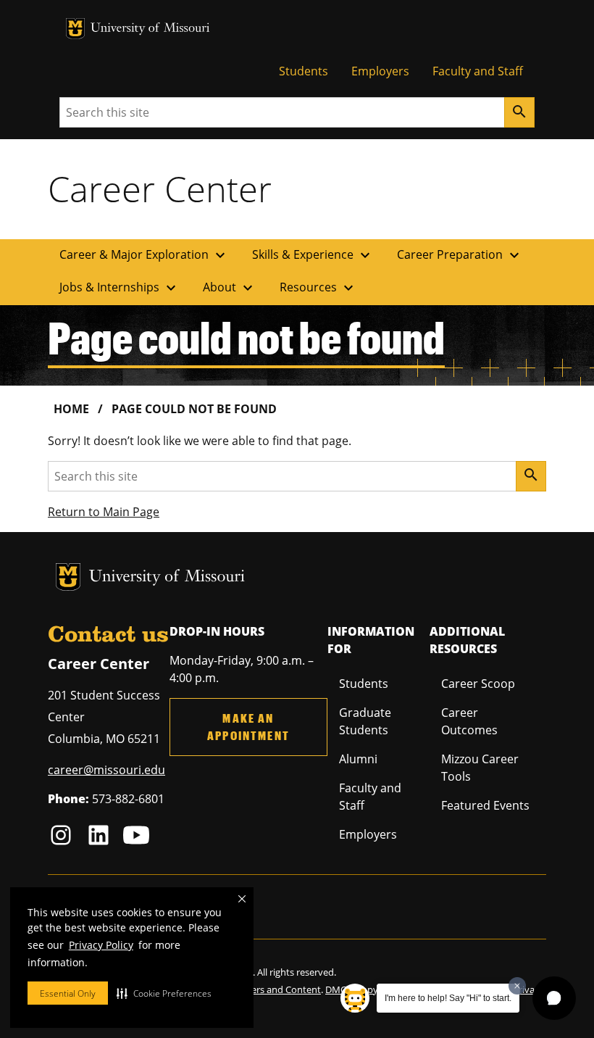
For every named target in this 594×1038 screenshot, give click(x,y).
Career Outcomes (469, 721)
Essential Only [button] (68, 993)
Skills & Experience (313, 255)
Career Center (160, 188)
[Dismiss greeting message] (517, 986)
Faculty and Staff (477, 71)
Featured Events (485, 805)
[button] (164, 993)
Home (71, 409)
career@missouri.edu (106, 770)
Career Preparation (460, 255)
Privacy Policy (101, 945)
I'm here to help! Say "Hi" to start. (448, 998)
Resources (318, 287)
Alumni (358, 759)
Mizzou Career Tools (480, 767)
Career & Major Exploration (144, 255)
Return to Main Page (103, 512)
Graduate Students (365, 721)
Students (303, 71)
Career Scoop (478, 684)
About (229, 287)
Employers (380, 71)
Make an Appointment (248, 726)
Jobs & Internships (119, 287)
